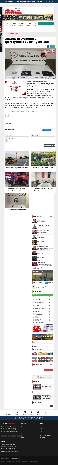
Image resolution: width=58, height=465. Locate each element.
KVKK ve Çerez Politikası (45, 435)
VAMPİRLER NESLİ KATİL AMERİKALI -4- (44, 254)
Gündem (22, 426)
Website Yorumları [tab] (46, 129)
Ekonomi (22, 428)
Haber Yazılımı (39, 418)
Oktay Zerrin (41, 241)
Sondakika (16, 414)
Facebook (4, 435)
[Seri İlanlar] (43, 1)
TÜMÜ (51, 216)
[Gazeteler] (46, 1)
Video (31, 414)
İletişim (41, 431)
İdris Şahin (40, 257)
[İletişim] (38, 1)
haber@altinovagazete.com (12, 451)
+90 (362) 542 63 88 (10, 448)
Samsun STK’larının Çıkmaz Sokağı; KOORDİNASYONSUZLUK (45, 249)
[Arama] (35, 1)
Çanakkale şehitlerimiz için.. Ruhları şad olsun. (45, 259)
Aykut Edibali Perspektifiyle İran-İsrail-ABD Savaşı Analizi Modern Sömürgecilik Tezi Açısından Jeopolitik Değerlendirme (42, 266)
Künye (41, 426)
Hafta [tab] (49, 282)
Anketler (46, 414)
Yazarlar (38, 414)
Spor (22, 435)
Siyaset (22, 433)
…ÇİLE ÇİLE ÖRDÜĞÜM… (42, 227)
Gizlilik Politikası (43, 433)
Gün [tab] (46, 282)
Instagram (14, 435)
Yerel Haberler (24, 431)
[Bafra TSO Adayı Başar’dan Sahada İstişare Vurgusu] (42, 345)
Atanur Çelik (41, 263)
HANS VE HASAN (41, 221)
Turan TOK (40, 252)
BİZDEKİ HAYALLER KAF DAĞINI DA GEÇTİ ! (44, 243)
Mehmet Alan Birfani (43, 231)
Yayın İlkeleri (42, 437)
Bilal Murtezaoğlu (42, 247)
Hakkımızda (42, 428)
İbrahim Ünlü (41, 236)
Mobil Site (8, 414)
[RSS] (52, 1)
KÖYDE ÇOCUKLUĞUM (42, 232)
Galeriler (25, 414)
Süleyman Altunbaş (43, 225)
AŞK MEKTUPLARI (41, 237)
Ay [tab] (52, 282)
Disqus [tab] (52, 129)
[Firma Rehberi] (41, 1)
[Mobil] (32, 1)
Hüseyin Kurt (41, 220)
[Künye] (49, 1)
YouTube (20, 435)
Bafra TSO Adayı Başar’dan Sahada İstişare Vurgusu (43, 287)
